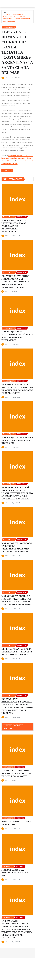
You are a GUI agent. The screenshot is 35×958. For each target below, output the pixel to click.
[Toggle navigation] (17, 4)
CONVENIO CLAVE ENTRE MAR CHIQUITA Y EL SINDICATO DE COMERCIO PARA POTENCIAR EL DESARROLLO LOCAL (15, 281)
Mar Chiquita (8, 170)
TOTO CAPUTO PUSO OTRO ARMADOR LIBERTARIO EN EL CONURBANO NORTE (16, 773)
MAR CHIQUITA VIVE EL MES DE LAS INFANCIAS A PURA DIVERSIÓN (17, 440)
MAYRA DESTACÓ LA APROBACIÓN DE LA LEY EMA (14, 873)
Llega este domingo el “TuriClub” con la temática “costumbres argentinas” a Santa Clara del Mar (17, 158)
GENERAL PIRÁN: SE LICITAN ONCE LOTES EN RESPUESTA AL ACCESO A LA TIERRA (17, 652)
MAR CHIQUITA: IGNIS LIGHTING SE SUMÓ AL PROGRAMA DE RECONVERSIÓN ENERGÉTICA (13, 226)
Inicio (5, 12)
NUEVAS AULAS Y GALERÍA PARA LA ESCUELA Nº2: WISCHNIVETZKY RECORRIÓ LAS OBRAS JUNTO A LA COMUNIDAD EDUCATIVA (17, 493)
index (6, 78)
